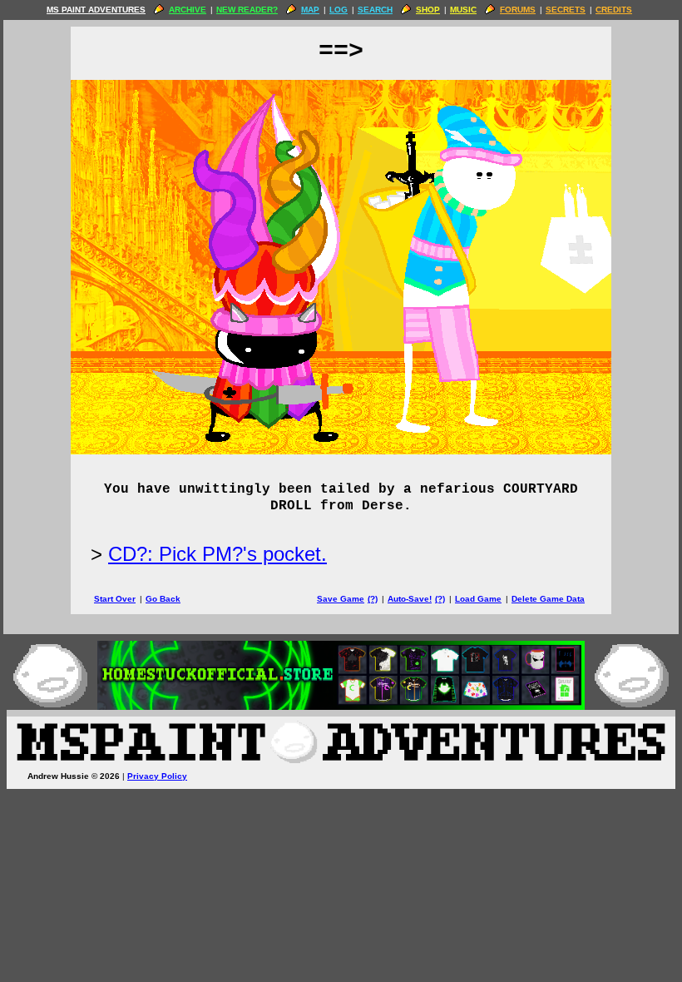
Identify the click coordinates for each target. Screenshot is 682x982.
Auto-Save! (410, 598)
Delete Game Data (548, 598)
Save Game (340, 598)
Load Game (478, 598)
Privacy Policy (157, 776)
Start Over (115, 598)
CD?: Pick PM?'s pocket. (217, 554)
